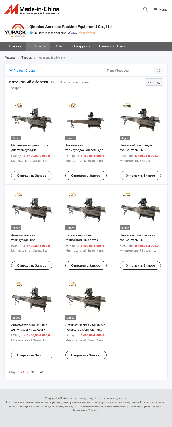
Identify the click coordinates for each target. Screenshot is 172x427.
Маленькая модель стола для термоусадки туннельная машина (29, 150)
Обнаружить (81, 46)
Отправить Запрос (31, 175)
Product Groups (24, 70)
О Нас (59, 46)
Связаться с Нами (112, 46)
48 (42, 372)
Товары (40, 46)
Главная (15, 46)
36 (32, 372)
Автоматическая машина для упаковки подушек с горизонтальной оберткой (30, 329)
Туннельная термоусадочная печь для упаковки (84, 150)
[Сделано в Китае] (32, 9)
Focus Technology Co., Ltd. (82, 398)
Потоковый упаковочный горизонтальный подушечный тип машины (138, 240)
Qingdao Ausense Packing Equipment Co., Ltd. (71, 26)
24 (22, 372)
